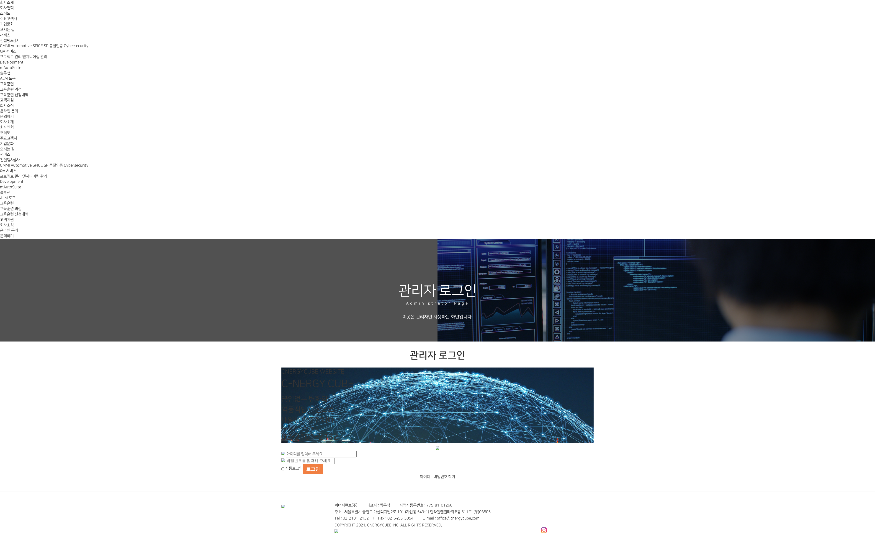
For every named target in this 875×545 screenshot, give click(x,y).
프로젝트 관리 (11, 57)
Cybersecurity (76, 46)
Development (11, 62)
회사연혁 (7, 8)
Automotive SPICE (27, 46)
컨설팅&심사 (10, 41)
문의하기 (7, 117)
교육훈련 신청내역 (14, 95)
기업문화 (7, 24)
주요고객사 (8, 19)
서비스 (5, 35)
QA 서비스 (8, 51)
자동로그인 (293, 468)
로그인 (313, 469)
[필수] (283, 453)
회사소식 (7, 106)
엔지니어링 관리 (34, 57)
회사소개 (7, 2)
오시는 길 (7, 30)
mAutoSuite (10, 68)
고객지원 (7, 100)
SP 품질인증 (54, 46)
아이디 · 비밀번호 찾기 (437, 477)
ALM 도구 (7, 78)
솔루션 (5, 73)
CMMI (5, 46)
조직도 (5, 13)
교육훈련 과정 (10, 89)
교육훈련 (7, 84)
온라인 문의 (9, 111)
